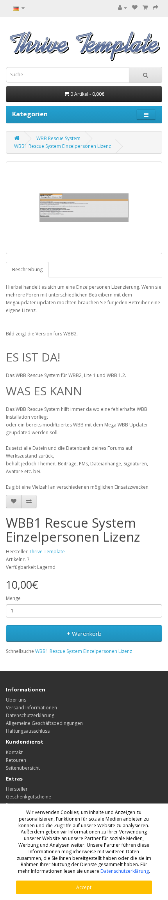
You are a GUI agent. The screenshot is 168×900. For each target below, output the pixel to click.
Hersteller (17, 789)
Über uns (16, 699)
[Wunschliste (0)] (135, 7)
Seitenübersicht (23, 768)
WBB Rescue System (58, 138)
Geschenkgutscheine (28, 796)
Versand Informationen (31, 707)
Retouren (16, 760)
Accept (83, 887)
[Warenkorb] (145, 7)
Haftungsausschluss (28, 731)
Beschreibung (27, 269)
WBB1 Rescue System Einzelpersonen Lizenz (62, 146)
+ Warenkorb (84, 633)
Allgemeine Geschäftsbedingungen (44, 723)
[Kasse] (155, 7)
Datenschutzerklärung (124, 871)
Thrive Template (47, 551)
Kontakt (14, 752)
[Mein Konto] (122, 7)
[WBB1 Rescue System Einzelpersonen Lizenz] (84, 207)
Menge (13, 598)
